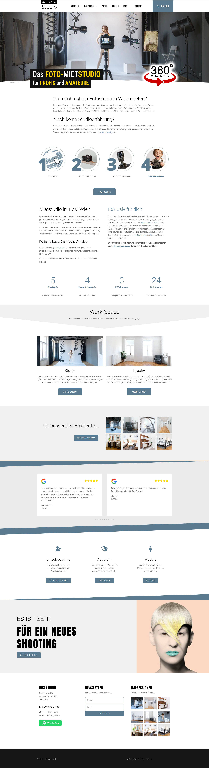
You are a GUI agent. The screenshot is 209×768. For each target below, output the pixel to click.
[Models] (150, 549)
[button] (95, 519)
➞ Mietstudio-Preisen (149, 222)
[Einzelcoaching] (59, 549)
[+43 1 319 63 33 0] (40, 712)
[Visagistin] (104, 549)
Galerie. (138, 6)
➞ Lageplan (59, 248)
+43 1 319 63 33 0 (50, 712)
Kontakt (136, 759)
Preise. (105, 6)
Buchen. (115, 6)
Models (150, 559)
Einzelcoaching (58, 559)
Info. (125, 6)
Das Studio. (89, 6)
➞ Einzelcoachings (105, 132)
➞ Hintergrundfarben (121, 246)
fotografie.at (50, 759)
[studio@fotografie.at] (40, 716)
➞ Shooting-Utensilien (143, 235)
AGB (129, 759)
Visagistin (104, 559)
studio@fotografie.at (51, 716)
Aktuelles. (75, 6)
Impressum (146, 759)
